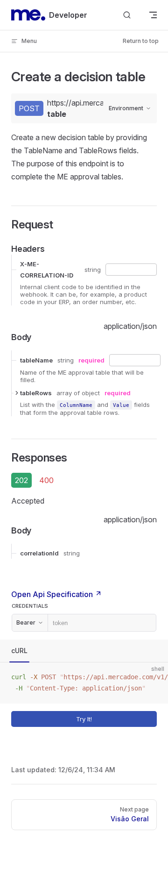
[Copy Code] (153, 677)
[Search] (127, 15)
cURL (19, 650)
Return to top (141, 40)
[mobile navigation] (153, 15)
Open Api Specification (53, 594)
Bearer (25, 622)
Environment (126, 108)
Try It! (84, 719)
